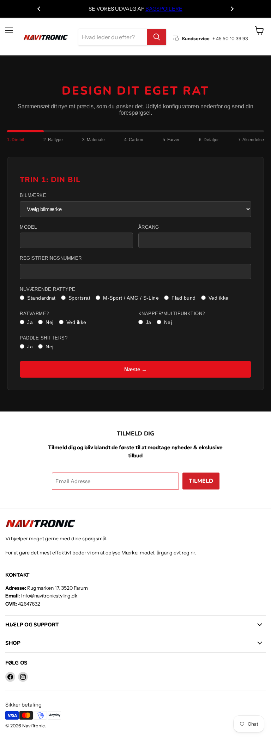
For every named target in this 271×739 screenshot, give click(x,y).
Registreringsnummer (51, 258)
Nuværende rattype (48, 289)
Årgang (148, 227)
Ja (30, 322)
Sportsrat (79, 298)
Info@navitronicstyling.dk (49, 596)
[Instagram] (23, 677)
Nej (50, 322)
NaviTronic (33, 725)
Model (28, 227)
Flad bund (183, 298)
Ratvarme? (34, 313)
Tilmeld (201, 481)
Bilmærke (33, 195)
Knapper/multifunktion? (171, 313)
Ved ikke (219, 298)
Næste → (135, 369)
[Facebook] (10, 677)
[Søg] (156, 37)
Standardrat (41, 298)
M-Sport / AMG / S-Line (131, 298)
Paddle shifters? (43, 338)
